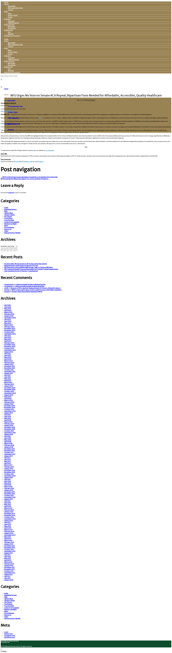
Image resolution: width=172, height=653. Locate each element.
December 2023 (9, 328)
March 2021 (8, 382)
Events (10, 17)
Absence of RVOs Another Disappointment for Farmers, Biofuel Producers (35, 288)
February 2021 (9, 384)
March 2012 (8, 562)
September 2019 (9, 411)
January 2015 (8, 512)
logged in (11, 192)
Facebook (26, 161)
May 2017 (7, 461)
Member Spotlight (10, 224)
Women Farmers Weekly (12, 233)
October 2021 (9, 370)
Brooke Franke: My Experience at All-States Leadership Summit (25, 264)
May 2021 (7, 379)
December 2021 (9, 366)
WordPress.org (9, 637)
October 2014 (9, 517)
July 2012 (7, 555)
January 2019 (8, 425)
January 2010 (8, 580)
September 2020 (10, 393)
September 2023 (10, 334)
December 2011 (9, 567)
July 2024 (7, 319)
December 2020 (9, 388)
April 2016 (7, 485)
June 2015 (7, 503)
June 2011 (7, 578)
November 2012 (9, 547)
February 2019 (9, 424)
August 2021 (8, 373)
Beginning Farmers (10, 209)
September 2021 (9, 371)
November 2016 (9, 472)
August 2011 (8, 574)
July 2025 (7, 305)
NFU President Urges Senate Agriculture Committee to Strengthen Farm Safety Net (29, 177)
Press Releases (90, 100)
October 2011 (8, 571)
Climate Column (9, 215)
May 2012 (7, 558)
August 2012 (8, 553)
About (6, 4)
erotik (6, 288)
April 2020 (8, 398)
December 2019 (9, 406)
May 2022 (7, 357)
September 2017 (9, 454)
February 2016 (9, 488)
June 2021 (7, 377)
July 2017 (7, 458)
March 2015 (8, 508)
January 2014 (8, 533)
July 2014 (7, 522)
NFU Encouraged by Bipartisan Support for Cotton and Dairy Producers (25, 179)
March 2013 (8, 540)
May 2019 (7, 418)
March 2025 (8, 312)
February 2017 (9, 467)
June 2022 (7, 355)
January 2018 (8, 447)
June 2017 (7, 459)
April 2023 (7, 341)
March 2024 (8, 325)
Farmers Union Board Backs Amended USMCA (27, 292)
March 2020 (8, 400)
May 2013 (7, 537)
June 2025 (7, 307)
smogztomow (9, 284)
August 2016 (8, 477)
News (6, 12)
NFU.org (16, 161)
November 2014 (9, 515)
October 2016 (9, 474)
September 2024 (10, 318)
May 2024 (7, 323)
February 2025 (9, 314)
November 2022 (9, 346)
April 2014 (7, 528)
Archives (4, 246)
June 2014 (7, 524)
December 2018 (9, 427)
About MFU (11, 6)
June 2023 (7, 337)
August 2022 (8, 352)
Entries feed (8, 634)
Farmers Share (13, 15)
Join (9, 32)
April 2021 (7, 380)
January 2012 (8, 565)
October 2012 (9, 549)
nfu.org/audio (49, 150)
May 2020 (7, 397)
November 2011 (9, 569)
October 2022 (9, 348)
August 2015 (8, 499)
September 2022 (10, 350)
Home (6, 2)
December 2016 (9, 470)
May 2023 (7, 339)
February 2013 (9, 542)
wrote (40, 118)
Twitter (31, 161)
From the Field (9, 220)
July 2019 (7, 415)
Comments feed (9, 635)
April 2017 (7, 463)
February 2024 (9, 327)
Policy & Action (9, 25)
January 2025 (8, 316)
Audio (6, 208)
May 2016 (7, 483)
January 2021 (8, 386)
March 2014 (8, 530)
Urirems (7, 290)
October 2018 (9, 431)
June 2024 (7, 321)
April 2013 (7, 538)
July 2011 (7, 576)
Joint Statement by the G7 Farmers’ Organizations (21, 271)
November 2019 (9, 407)
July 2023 (7, 336)
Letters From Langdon (11, 222)
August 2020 (8, 395)
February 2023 (9, 343)
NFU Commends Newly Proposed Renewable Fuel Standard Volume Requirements (31, 269)
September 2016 (9, 476)
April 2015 (7, 506)
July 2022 (7, 353)
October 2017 (9, 452)
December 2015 (9, 492)
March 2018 (8, 443)
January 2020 (9, 404)
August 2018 (8, 434)
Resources (7, 229)
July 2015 (7, 501)
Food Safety (8, 218)
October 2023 (9, 332)
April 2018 (7, 441)
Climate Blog (8, 213)
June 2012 (7, 556)
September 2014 (10, 519)
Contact (10, 10)
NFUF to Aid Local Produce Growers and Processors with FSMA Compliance (37, 290)
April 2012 (7, 560)
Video (6, 231)
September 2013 (9, 535)
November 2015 (9, 494)
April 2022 (7, 359)
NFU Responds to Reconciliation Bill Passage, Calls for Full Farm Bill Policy (28, 267)
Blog (5, 211)
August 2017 (8, 456)
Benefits (11, 34)
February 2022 (9, 362)
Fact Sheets (12, 28)
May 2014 (7, 526)
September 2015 (9, 497)
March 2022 (8, 361)
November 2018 (9, 429)
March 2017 (8, 465)
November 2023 (9, 330)
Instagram (40, 161)
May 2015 (7, 504)
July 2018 (7, 436)
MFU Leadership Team (15, 8)
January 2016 (8, 490)
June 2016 (7, 481)
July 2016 (7, 479)
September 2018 (9, 433)
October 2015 (9, 495)
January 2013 (8, 544)
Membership (8, 30)
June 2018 (7, 438)
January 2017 (8, 468)
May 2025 (7, 309)
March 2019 (8, 422)
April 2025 (7, 310)
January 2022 (8, 364)
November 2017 (9, 450)
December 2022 (9, 344)
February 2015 (9, 510)
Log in (6, 632)
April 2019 (7, 420)
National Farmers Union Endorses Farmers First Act (21, 265)
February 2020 (9, 402)
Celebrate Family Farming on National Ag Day (31, 284)
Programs (11, 21)
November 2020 (9, 389)
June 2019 (7, 416)
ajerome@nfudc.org (7, 111)
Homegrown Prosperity (12, 36)
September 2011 (9, 573)
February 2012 (9, 564)
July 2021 (7, 375)
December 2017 (9, 449)
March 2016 (8, 486)
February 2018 (9, 445)
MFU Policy (11, 26)
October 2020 (9, 391)
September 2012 (9, 551)
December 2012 (9, 546)
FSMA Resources (13, 23)
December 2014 (9, 513)
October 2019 (9, 409)
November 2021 (9, 368)
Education (7, 19)
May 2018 (7, 440)
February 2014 (9, 531)
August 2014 (8, 521)
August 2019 (8, 413)
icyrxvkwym (8, 286)
